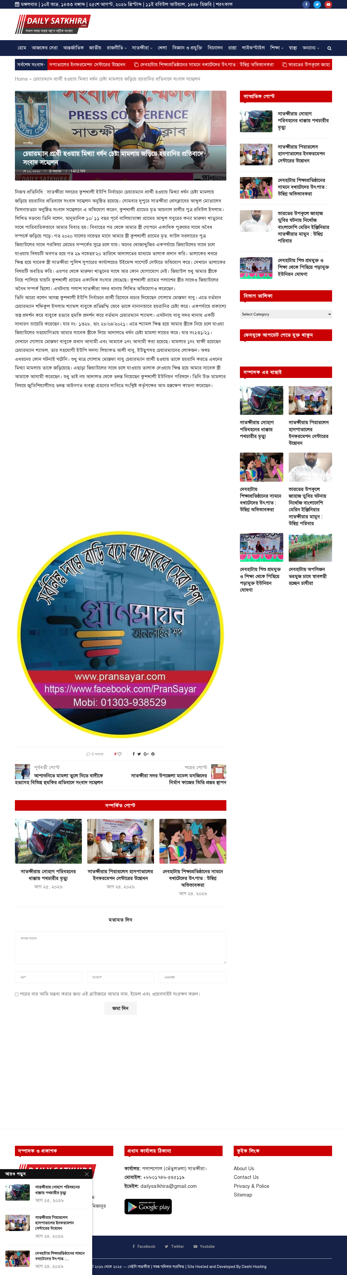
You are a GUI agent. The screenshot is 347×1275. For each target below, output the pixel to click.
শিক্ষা (275, 48)
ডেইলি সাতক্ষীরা (139, 1266)
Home (21, 79)
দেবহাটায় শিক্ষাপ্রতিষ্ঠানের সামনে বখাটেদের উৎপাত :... (60, 1256)
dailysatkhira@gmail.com (168, 1186)
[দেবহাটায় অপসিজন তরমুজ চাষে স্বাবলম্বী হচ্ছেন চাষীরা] (310, 547)
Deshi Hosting (254, 1266)
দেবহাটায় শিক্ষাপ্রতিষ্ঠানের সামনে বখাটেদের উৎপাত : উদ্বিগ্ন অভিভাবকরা (163, 65)
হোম (22, 48)
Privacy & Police (251, 1186)
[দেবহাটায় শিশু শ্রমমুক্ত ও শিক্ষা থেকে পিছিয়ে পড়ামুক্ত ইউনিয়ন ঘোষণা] (256, 268)
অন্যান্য (309, 48)
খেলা (162, 48)
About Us (244, 1169)
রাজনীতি (115, 48)
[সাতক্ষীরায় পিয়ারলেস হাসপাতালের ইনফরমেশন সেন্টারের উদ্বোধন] (120, 841)
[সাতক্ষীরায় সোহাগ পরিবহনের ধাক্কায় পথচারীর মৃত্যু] (48, 841)
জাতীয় (95, 48)
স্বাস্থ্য (293, 48)
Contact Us (246, 1177)
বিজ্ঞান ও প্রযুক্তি (187, 48)
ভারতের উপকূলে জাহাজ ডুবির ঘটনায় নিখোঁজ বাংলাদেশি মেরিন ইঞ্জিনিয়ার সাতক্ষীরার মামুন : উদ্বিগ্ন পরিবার (303, 227)
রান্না (232, 48)
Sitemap (243, 1195)
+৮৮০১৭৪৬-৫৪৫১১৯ (164, 1177)
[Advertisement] (233, 23)
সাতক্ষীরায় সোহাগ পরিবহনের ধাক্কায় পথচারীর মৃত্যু (303, 120)
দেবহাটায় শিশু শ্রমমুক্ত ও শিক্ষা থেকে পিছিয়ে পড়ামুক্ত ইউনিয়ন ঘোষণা (303, 267)
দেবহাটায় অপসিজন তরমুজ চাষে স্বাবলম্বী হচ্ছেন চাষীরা (308, 576)
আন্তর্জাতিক (73, 48)
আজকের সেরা (45, 48)
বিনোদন (215, 48)
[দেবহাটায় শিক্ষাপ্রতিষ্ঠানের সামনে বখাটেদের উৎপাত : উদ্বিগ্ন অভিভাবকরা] (192, 841)
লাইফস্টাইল (253, 48)
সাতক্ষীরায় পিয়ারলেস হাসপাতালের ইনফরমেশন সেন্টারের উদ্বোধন (301, 153)
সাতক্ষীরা (140, 48)
